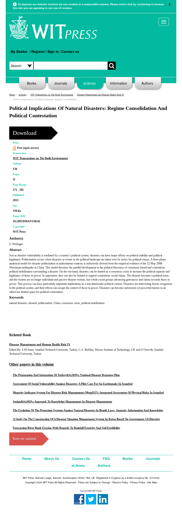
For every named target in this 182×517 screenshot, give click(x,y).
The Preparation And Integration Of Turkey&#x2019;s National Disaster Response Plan (66, 375)
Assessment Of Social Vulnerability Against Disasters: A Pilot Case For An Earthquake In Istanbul (72, 383)
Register (38, 51)
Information (118, 83)
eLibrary (89, 83)
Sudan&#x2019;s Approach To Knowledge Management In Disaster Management (62, 401)
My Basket (19, 51)
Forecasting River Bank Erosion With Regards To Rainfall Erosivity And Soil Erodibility (66, 428)
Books (31, 83)
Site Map (152, 482)
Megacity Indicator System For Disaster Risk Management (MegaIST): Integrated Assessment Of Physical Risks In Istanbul (88, 392)
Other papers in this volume (31, 364)
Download (24, 133)
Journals (60, 83)
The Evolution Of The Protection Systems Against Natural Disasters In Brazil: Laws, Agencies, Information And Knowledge (88, 410)
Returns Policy (120, 482)
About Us (51, 458)
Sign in (53, 51)
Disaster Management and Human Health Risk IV (100, 94)
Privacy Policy (137, 482)
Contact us (70, 51)
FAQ (106, 458)
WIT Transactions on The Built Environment (51, 94)
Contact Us (81, 458)
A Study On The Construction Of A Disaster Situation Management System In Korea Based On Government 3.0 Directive (86, 419)
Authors (147, 83)
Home (12, 94)
